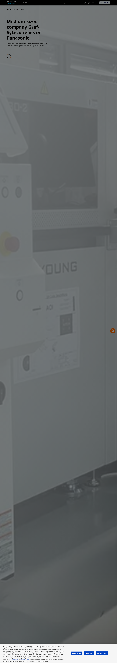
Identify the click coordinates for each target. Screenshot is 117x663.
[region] (58, 653)
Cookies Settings (76, 653)
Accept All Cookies (102, 653)
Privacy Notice (25, 659)
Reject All (89, 653)
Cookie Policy (14, 659)
